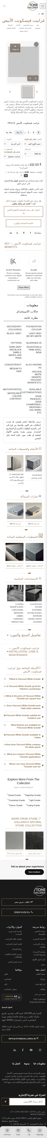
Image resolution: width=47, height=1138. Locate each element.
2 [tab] (23, 529)
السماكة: (27, 149)
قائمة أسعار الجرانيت (14, 944)
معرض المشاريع (28, 25)
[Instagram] (40, 1050)
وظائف (42, 989)
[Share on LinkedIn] (17, 232)
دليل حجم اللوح (30, 139)
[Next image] (36, 78)
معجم (43, 965)
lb (21, 175)
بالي (5, 984)
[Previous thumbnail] (37, 91)
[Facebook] (22, 1050)
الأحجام (18, 25)
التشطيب (37, 28)
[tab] (32, 305)
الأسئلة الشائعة (11, 28)
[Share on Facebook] (30, 232)
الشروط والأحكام (19, 1124)
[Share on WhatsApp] (10, 232)
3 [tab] (21, 529)
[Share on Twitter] (23, 232)
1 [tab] (26, 529)
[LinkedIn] (14, 1050)
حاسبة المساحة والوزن (23, 223)
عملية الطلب (40, 974)
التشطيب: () (12, 150)
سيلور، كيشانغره (10, 989)
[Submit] (5, 1101)
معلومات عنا (39, 1063)
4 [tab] (23, 573)
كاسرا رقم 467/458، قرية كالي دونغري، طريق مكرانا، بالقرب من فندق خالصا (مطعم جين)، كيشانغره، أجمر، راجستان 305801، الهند (22, 1016)
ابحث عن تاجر (40, 994)
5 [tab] (21, 573)
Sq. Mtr (9, 132)
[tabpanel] (33, 467)
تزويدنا (42, 979)
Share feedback (34, 872)
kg (26, 175)
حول (37, 25)
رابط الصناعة (17, 949)
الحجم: (33, 139)
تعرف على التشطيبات (12, 152)
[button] (39, 1132)
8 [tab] (16, 573)
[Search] (11, 6)
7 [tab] (18, 573)
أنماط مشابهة (24, 31)
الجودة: (8, 139)
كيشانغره (7, 979)
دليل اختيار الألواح (38, 959)
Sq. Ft (19, 132)
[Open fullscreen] (36, 44)
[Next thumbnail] (10, 91)
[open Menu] (42, 6)
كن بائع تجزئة (40, 984)
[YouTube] (31, 1050)
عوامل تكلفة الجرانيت (13, 939)
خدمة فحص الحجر (15, 962)
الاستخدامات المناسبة (25, 28)
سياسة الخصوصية (36, 1124)
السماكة (10, 25)
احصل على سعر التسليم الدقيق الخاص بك (23, 211)
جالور (6, 974)
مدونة (27, 1063)
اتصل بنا (14, 181)
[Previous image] (30, 78)
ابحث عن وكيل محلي (21, 203)
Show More (23, 287)
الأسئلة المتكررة (39, 939)
